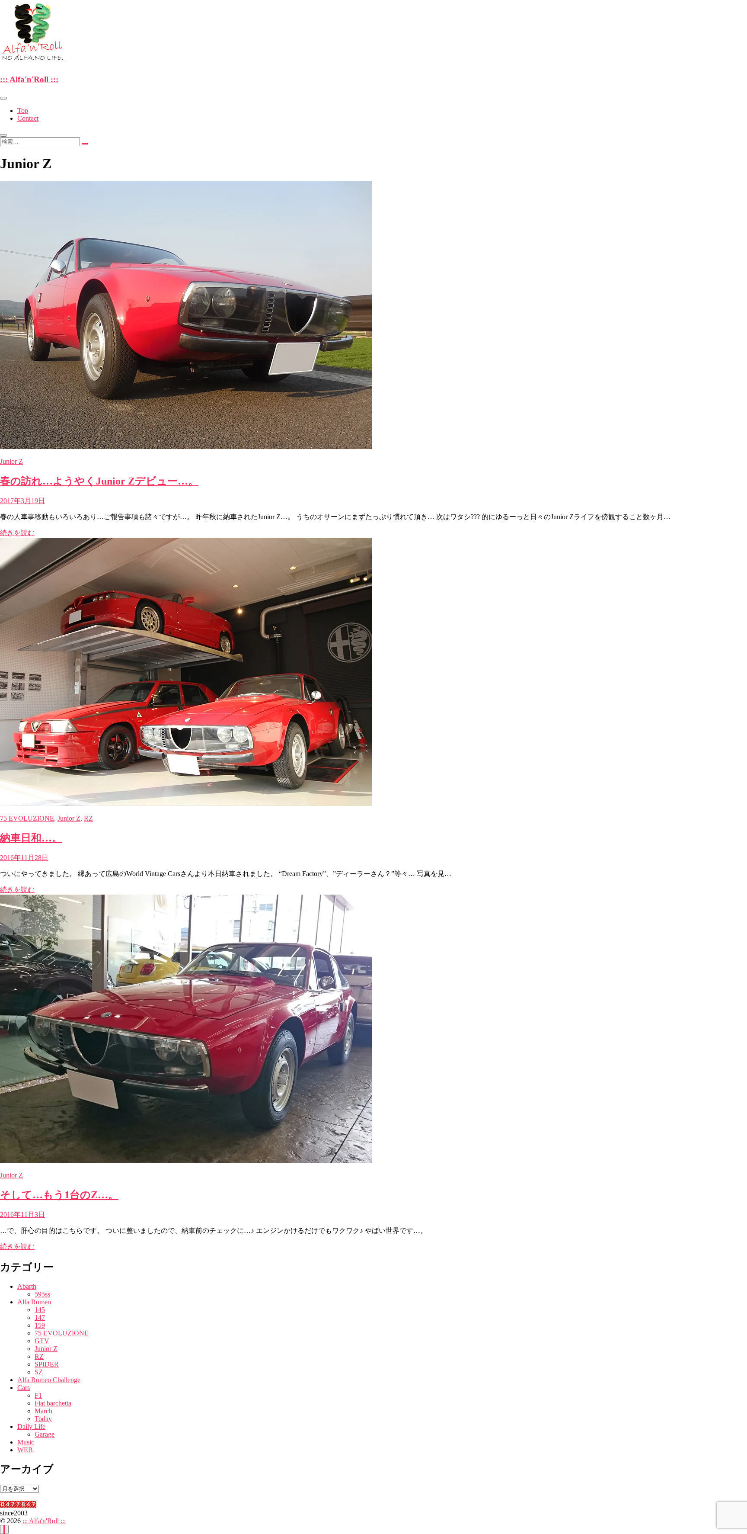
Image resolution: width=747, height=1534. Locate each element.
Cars (23, 1387)
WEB (25, 1450)
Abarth (26, 1286)
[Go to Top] (4, 1529)
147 (40, 1317)
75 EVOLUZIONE (27, 818)
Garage (44, 1434)
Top (22, 110)
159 (40, 1325)
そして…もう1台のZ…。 (59, 1194)
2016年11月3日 (22, 1214)
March (43, 1411)
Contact (27, 118)
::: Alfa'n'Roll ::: (29, 79)
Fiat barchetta (53, 1403)
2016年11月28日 (24, 857)
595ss (42, 1294)
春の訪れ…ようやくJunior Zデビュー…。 (99, 481)
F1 (38, 1395)
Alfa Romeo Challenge (48, 1379)
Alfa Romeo (34, 1302)
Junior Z (11, 461)
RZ (88, 818)
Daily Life (31, 1426)
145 (40, 1309)
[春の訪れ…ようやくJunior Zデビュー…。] (186, 446)
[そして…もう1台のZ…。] (186, 1160)
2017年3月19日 (22, 500)
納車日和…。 (31, 838)
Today (43, 1418)
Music (25, 1442)
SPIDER (47, 1364)
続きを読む (17, 532)
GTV (42, 1341)
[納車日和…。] (186, 803)
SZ (39, 1372)
